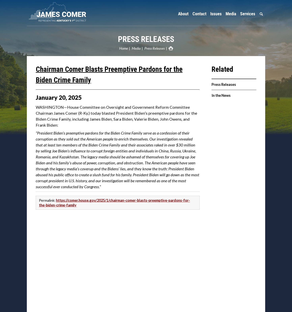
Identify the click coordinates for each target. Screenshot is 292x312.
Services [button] (247, 13)
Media (136, 48)
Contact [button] (199, 13)
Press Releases (146, 39)
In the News (221, 95)
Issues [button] (216, 13)
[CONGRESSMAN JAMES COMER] (60, 12)
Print (171, 48)
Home (123, 48)
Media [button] (231, 13)
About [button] (183, 13)
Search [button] (261, 14)
